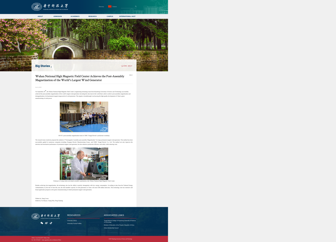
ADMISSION (57, 16)
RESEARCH (92, 16)
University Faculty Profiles (74, 223)
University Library (72, 220)
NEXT (131, 75)
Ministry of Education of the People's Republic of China (119, 225)
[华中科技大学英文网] (49, 10)
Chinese (114, 6)
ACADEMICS (75, 16)
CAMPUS (110, 16)
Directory (101, 6)
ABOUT (40, 16)
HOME (125, 66)
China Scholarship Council (111, 228)
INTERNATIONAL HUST (127, 16)
